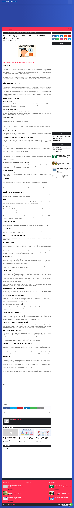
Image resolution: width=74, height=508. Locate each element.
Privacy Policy (60, 504)
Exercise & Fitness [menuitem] (57, 5)
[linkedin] (61, 36)
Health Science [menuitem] (38, 5)
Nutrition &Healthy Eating (66, 177)
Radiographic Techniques (56, 177)
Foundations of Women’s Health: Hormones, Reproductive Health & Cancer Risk (26, 439)
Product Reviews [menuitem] (10, 5)
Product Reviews (59, 138)
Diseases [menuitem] (32, 5)
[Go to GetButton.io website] (71, 506)
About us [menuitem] (64, 5)
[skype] (69, 39)
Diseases (7, 32)
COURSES (57, 136)
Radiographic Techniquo (57, 140)
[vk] (54, 39)
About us (63, 179)
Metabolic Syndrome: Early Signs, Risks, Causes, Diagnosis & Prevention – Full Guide (43, 439)
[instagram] (61, 39)
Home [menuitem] (4, 5)
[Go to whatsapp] (71, 504)
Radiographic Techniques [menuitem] (24, 5)
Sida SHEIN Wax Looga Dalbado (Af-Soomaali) (61, 498)
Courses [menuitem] (16, 5)
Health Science (67, 136)
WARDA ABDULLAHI (12, 504)
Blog (53, 136)
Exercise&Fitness (55, 179)
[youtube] (65, 39)
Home (5, 32)
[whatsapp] (57, 39)
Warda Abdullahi (7, 40)
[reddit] (65, 36)
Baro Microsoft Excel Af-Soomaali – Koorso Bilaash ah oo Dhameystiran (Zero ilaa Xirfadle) (63, 156)
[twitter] (57, 36)
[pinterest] (69, 36)
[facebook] (54, 36)
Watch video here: (18, 62)
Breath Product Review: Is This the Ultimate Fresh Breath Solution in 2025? (64, 163)
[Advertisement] (37, 17)
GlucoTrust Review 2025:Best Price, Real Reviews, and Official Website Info (64, 170)
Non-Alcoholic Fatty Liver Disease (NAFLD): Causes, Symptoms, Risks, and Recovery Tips (10, 439)
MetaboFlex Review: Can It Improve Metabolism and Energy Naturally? (15, 493)
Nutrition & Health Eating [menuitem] (47, 5)
